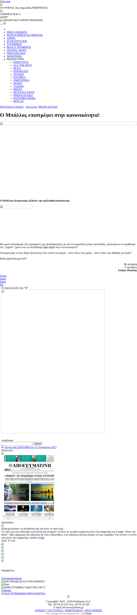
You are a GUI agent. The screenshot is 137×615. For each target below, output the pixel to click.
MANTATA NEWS (24, 92)
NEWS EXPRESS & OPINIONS (25, 35)
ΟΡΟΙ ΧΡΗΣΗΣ (93, 610)
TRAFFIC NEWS (16, 50)
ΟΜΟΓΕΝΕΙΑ (21, 80)
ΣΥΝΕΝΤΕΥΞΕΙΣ (17, 41)
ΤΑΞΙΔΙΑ (18, 86)
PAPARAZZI (20, 71)
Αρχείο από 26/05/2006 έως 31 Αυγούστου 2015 (30, 447)
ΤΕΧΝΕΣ (18, 74)
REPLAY (18, 101)
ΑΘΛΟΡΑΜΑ (14, 56)
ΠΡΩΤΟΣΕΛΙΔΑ (16, 53)
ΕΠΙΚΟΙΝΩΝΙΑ (74, 610)
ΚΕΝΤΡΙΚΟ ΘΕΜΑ (24, 98)
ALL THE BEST (22, 65)
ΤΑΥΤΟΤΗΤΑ (55, 610)
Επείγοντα (31, 106)
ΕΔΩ (41, 537)
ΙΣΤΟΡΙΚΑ (19, 77)
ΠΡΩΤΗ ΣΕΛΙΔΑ (23, 95)
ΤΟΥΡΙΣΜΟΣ (14, 44)
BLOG (17, 68)
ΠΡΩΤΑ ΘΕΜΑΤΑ (17, 32)
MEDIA (17, 89)
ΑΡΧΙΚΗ (40, 610)
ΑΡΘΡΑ (11, 38)
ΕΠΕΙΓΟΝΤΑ (21, 62)
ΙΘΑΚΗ (17, 83)
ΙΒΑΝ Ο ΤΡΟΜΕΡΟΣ (19, 47)
